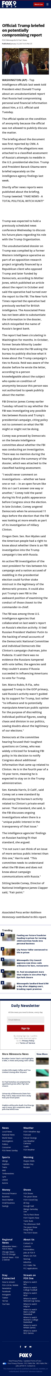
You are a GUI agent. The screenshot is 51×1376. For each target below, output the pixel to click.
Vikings (5, 1161)
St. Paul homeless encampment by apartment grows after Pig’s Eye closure (16, 1084)
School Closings (30, 1138)
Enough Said (28, 1206)
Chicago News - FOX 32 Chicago (9, 1253)
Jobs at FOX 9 (29, 1252)
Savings (5, 1206)
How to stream (8, 1282)
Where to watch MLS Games (30, 1331)
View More (42, 1054)
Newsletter (6, 1288)
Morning (28, 1157)
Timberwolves (8, 1173)
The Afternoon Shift (31, 1224)
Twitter (5, 1297)
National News (8, 1134)
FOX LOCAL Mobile (10, 1285)
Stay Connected (8, 1277)
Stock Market (7, 1199)
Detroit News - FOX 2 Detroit (10, 1258)
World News (7, 1138)
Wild (4, 1170)
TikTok (5, 1301)
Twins (4, 1167)
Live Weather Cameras (29, 1142)
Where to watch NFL (30, 1283)
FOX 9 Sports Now (31, 1218)
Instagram (6, 1294)
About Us (28, 1239)
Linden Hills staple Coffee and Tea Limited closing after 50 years (16, 1071)
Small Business (8, 1203)
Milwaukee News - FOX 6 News (10, 1247)
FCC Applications (30, 1268)
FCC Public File (29, 1265)
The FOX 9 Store (30, 1232)
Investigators (7, 1141)
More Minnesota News (15, 1054)
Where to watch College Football (30, 1288)
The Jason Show (30, 1196)
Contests (27, 1246)
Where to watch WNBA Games (30, 1326)
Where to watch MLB (30, 1294)
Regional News (7, 1241)
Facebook (6, 1291)
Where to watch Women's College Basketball (30, 1319)
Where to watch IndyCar (30, 1305)
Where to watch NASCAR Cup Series (31, 1299)
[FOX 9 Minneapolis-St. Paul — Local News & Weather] (9, 4)
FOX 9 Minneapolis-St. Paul (12, 40)
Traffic (26, 1146)
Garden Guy (28, 1164)
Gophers (5, 1164)
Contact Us (28, 1243)
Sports (6, 1157)
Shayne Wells (29, 1161)
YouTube (6, 1304)
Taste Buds (28, 1221)
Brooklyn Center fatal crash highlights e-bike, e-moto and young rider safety (18, 1059)
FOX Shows (28, 1193)
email (30, 1347)
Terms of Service (27, 1043)
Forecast (27, 1134)
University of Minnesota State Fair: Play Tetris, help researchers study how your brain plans (16, 1095)
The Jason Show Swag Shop (30, 1228)
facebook (20, 1347)
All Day (26, 1203)
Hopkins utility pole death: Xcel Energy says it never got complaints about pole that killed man (18, 1107)
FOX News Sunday (10, 1150)
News (25, 40)
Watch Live (39, 4)
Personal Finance (9, 1193)
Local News (7, 1131)
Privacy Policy (28, 1040)
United (5, 1180)
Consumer (6, 1147)
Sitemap (26, 1259)
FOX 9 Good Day (30, 1199)
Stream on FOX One (29, 1277)
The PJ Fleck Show (31, 1214)
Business (6, 1196)
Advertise (27, 1262)
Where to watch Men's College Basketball (30, 1311)
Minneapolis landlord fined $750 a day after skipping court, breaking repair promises (32, 986)
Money (6, 1189)
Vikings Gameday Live (30, 1210)
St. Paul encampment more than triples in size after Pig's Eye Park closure (32, 975)
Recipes (26, 1167)
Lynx (4, 1176)
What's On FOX (29, 1256)
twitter (25, 1347)
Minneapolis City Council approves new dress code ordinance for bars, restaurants (32, 963)
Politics (5, 1144)
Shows (27, 1189)
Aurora (5, 1183)
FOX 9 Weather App (31, 1131)
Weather (28, 1127)
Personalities (28, 1249)
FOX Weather (29, 1149)
